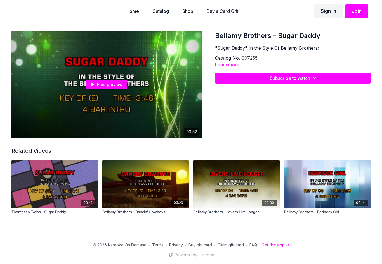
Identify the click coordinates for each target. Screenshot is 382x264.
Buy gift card (200, 245)
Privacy (176, 245)
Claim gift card (231, 245)
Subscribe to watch (290, 78)
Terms (158, 245)
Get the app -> (275, 245)
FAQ (253, 245)
